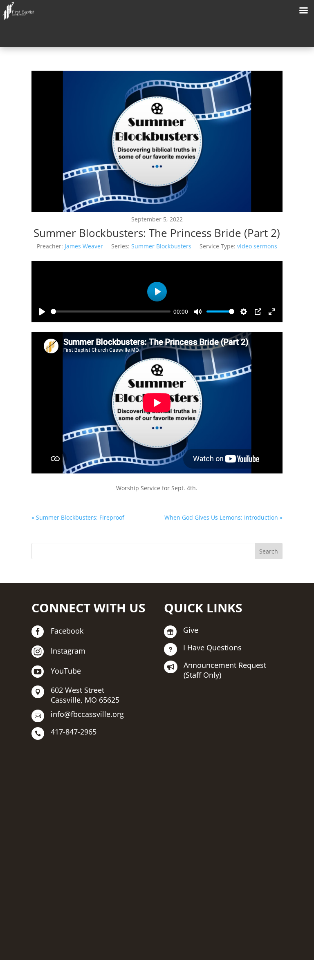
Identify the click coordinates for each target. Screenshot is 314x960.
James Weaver (84, 246)
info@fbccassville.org (87, 714)
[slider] (110, 311)
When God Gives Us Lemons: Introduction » (223, 517)
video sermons (257, 246)
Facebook (67, 631)
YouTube (66, 671)
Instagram (68, 651)
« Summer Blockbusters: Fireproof (77, 517)
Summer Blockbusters (161, 246)
